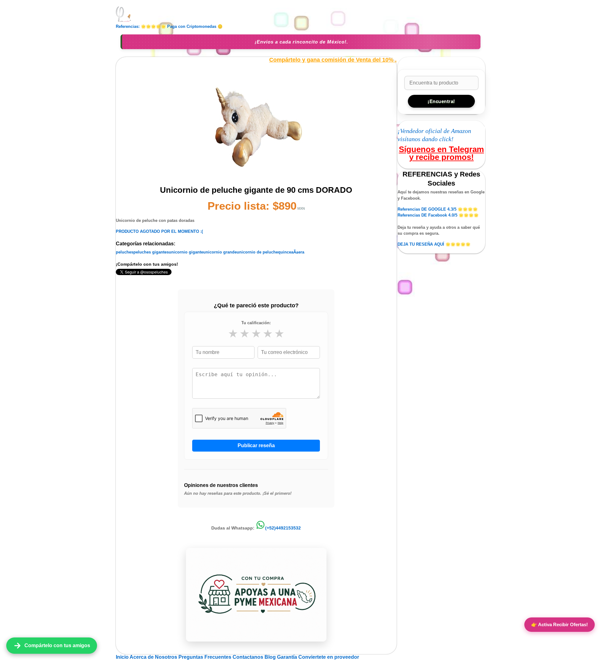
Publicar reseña (256, 445)
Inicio (123, 657)
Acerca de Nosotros (154, 657)
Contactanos (249, 657)
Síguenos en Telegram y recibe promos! (441, 153)
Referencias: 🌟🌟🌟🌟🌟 (141, 26)
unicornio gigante (186, 252)
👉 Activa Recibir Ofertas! (559, 624)
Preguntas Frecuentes (205, 657)
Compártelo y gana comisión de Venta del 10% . (333, 60)
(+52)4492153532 (283, 527)
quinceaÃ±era (291, 252)
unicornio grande (220, 252)
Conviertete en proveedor (328, 657)
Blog (271, 657)
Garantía (287, 657)
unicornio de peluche (257, 252)
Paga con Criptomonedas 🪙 (195, 26)
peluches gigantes (151, 252)
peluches (124, 252)
